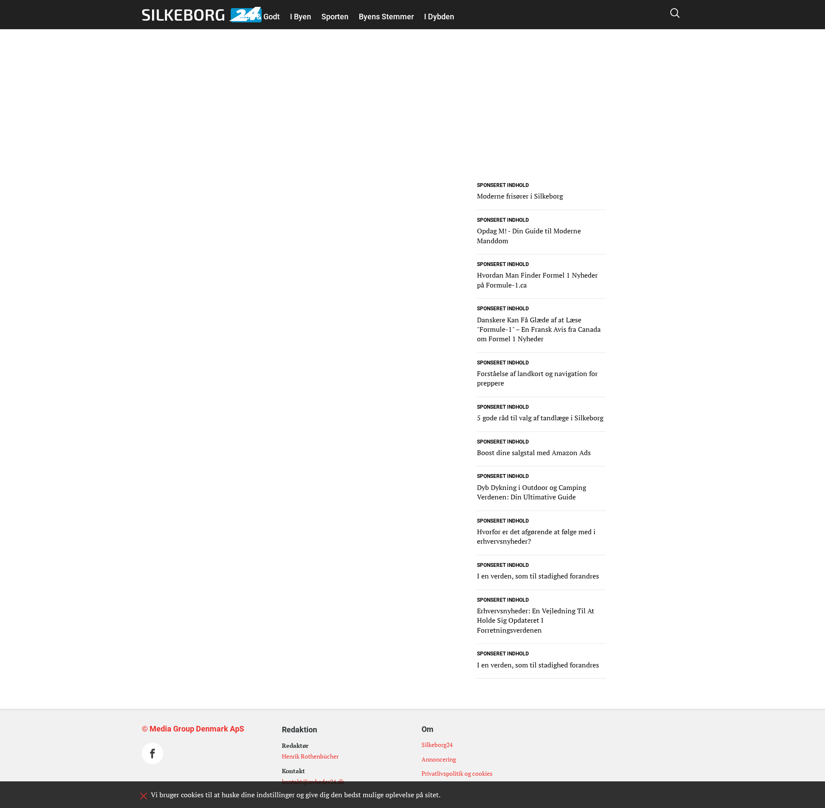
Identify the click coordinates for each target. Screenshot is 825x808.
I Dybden (439, 16)
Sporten (334, 16)
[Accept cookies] (143, 796)
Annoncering (439, 759)
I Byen (300, 16)
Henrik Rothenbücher (310, 756)
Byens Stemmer (386, 16)
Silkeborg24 (437, 745)
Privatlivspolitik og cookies (457, 773)
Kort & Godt (260, 16)
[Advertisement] (412, 119)
